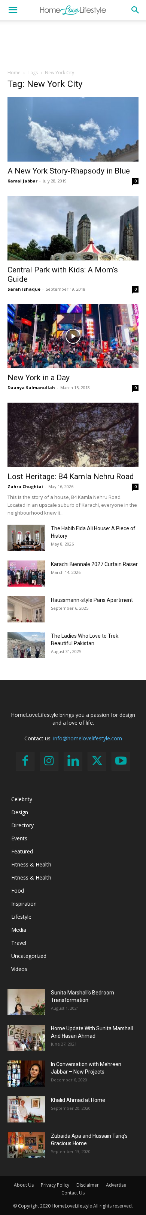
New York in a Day (38, 377)
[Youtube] (121, 761)
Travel (18, 942)
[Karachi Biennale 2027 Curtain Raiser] (26, 573)
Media (18, 929)
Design (19, 812)
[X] (97, 761)
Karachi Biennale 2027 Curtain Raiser (94, 564)
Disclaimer (87, 1185)
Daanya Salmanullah (31, 387)
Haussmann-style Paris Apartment (92, 600)
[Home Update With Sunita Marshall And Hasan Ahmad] (26, 1038)
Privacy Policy (55, 1185)
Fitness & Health (31, 864)
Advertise (116, 1185)
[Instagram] (49, 761)
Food (17, 890)
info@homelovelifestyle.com (87, 738)
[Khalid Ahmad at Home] (26, 1109)
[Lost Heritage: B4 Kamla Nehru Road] (73, 435)
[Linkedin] (73, 761)
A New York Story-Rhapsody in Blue (68, 170)
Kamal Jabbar (22, 181)
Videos (19, 968)
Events (19, 838)
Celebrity (21, 799)
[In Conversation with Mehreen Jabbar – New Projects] (26, 1074)
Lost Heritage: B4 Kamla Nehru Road (70, 476)
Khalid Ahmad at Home (78, 1100)
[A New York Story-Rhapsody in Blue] (73, 129)
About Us (24, 1185)
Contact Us (73, 1193)
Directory (22, 825)
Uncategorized (28, 955)
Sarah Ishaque (23, 289)
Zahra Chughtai (25, 486)
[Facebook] (25, 761)
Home (14, 72)
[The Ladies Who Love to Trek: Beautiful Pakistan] (26, 645)
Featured (22, 851)
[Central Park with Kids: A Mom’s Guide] (73, 228)
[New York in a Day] (73, 336)
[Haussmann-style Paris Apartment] (26, 609)
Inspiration (24, 903)
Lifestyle (21, 916)
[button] (13, 10)
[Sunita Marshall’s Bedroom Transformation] (26, 1002)
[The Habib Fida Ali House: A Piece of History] (26, 538)
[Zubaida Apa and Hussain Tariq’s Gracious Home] (26, 1145)
